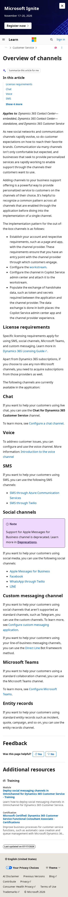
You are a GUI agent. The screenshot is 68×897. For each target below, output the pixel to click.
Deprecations (27, 542)
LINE (13, 587)
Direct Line (32, 648)
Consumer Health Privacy (18, 886)
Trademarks (10, 892)
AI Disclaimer (11, 876)
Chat (8, 89)
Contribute (9, 881)
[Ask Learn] (56, 48)
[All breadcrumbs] (6, 48)
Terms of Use (48, 886)
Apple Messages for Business (30, 571)
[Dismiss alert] (62, 6)
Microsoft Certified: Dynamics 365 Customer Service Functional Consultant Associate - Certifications (30, 819)
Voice (9, 94)
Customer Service (23, 47)
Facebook (16, 576)
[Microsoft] (34, 39)
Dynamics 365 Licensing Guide (23, 351)
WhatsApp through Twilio (27, 581)
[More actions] (62, 48)
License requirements (19, 84)
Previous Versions (34, 876)
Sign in (61, 39)
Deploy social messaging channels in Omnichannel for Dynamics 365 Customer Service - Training (34, 794)
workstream (38, 267)
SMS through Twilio (23, 503)
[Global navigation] (3, 39)
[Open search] (51, 39)
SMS (8, 98)
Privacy (24, 881)
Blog (52, 876)
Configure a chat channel (46, 423)
